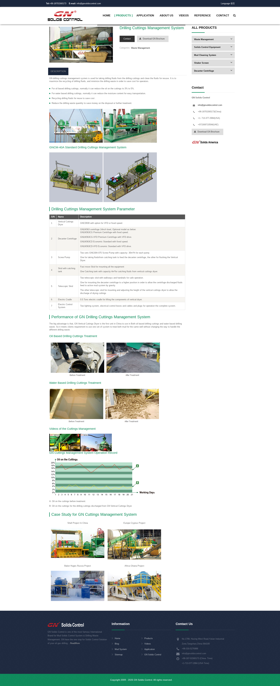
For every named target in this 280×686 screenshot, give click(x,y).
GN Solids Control (152, 654)
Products (148, 638)
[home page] (65, 15)
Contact (127, 38)
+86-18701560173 (58, 3)
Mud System (121, 649)
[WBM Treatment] (96, 442)
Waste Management (140, 48)
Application (149, 649)
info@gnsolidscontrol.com (85, 3)
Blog (117, 644)
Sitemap (118, 654)
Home (117, 638)
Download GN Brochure (154, 38)
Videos (147, 644)
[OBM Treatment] (65, 442)
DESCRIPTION (58, 71)
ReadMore (75, 643)
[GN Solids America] (205, 142)
